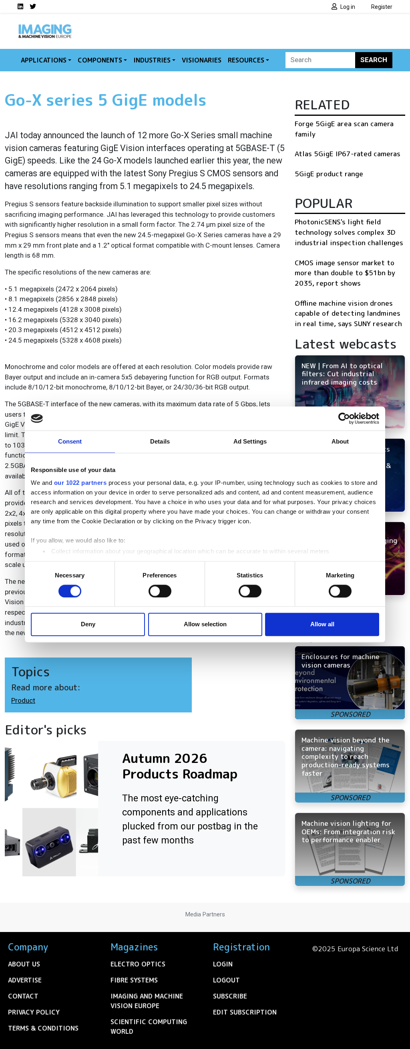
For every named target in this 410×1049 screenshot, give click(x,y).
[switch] (160, 591)
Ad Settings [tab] (250, 441)
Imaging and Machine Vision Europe (147, 1001)
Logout (226, 980)
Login (223, 964)
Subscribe (230, 996)
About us (24, 964)
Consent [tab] (70, 441)
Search (373, 60)
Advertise (25, 980)
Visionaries (201, 60)
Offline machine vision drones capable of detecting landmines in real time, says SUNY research (348, 313)
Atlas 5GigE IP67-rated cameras (347, 153)
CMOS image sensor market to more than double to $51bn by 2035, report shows (345, 273)
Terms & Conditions (43, 1028)
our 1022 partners (80, 482)
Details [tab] (160, 441)
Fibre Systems (134, 980)
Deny (88, 624)
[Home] (45, 27)
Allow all (322, 624)
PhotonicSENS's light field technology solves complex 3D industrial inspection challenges (349, 232)
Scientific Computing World (149, 1026)
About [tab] (340, 441)
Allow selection (205, 624)
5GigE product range (329, 173)
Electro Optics (138, 964)
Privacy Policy (34, 1012)
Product (23, 700)
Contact (23, 996)
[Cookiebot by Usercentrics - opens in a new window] (344, 418)
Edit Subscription (245, 1012)
